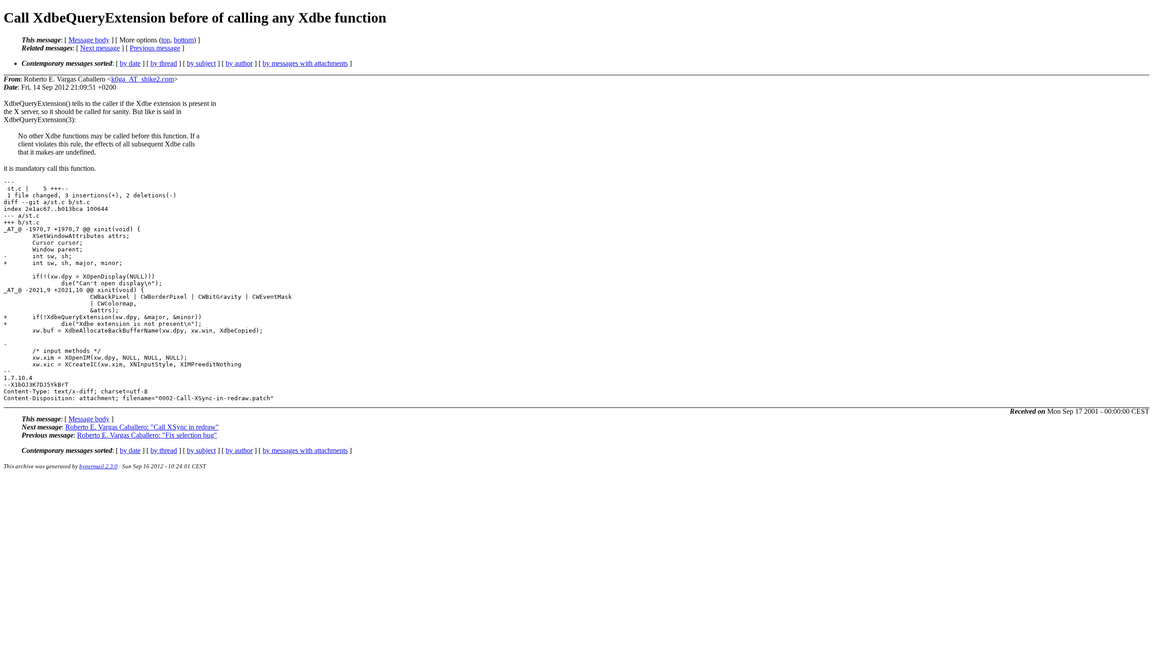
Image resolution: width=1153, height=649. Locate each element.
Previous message (155, 48)
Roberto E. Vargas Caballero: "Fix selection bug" (147, 435)
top (165, 40)
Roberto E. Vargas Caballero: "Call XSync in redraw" (142, 427)
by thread (163, 63)
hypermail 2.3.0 (98, 466)
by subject (201, 63)
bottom (184, 40)
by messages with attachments (305, 63)
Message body (88, 40)
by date (130, 63)
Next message (100, 48)
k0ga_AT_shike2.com (142, 79)
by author (239, 63)
